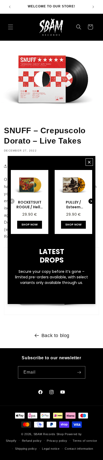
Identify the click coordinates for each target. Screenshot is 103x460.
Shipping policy (26, 448)
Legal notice (50, 448)
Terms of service (85, 440)
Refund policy (32, 440)
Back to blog (55, 335)
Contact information (79, 448)
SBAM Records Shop (49, 434)
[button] (10, 27)
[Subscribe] (79, 372)
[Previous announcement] (10, 7)
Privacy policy (57, 440)
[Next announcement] (93, 7)
